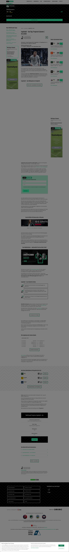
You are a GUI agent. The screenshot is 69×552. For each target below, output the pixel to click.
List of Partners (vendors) (35, 547)
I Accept (61, 545)
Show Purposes (61, 548)
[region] (34, 547)
